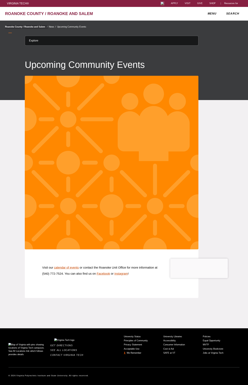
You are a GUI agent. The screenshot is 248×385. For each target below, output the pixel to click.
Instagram (121, 273)
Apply (174, 3)
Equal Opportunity (211, 340)
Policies (207, 336)
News (52, 26)
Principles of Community (136, 340)
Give (200, 3)
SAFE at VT (169, 353)
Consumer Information (174, 344)
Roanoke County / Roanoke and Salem (26, 26)
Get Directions (62, 345)
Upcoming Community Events (71, 26)
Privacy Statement (133, 344)
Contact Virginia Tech (67, 355)
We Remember (134, 353)
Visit (187, 3)
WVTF (206, 344)
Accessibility (169, 340)
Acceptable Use (131, 349)
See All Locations (64, 350)
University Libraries (172, 336)
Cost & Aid (168, 349)
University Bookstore (213, 349)
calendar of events (66, 267)
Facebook (103, 273)
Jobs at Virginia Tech (213, 353)
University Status (132, 336)
